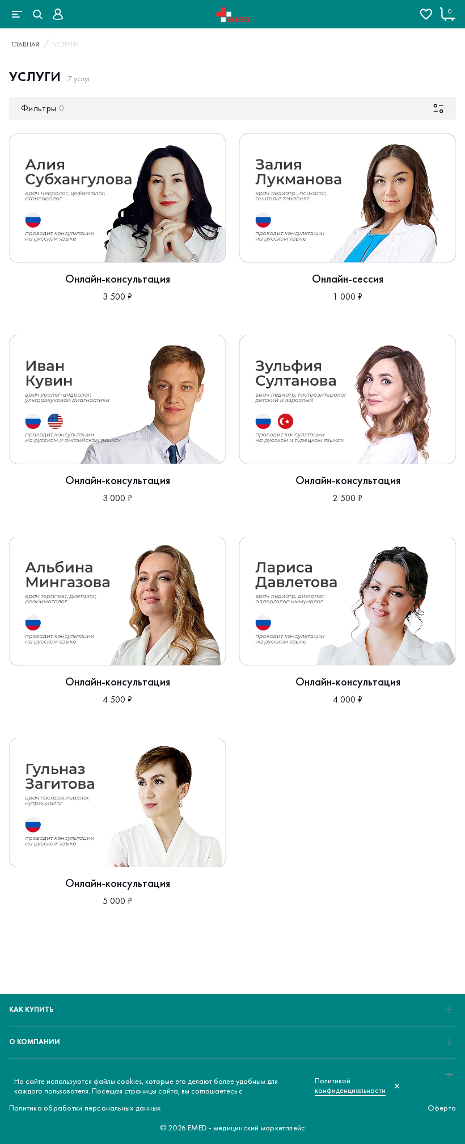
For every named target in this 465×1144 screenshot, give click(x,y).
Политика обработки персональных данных (84, 1108)
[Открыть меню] (17, 14)
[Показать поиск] (37, 14)
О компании (34, 1041)
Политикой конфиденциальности (350, 1085)
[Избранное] (426, 14)
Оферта (442, 1108)
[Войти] (58, 14)
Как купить (31, 1009)
